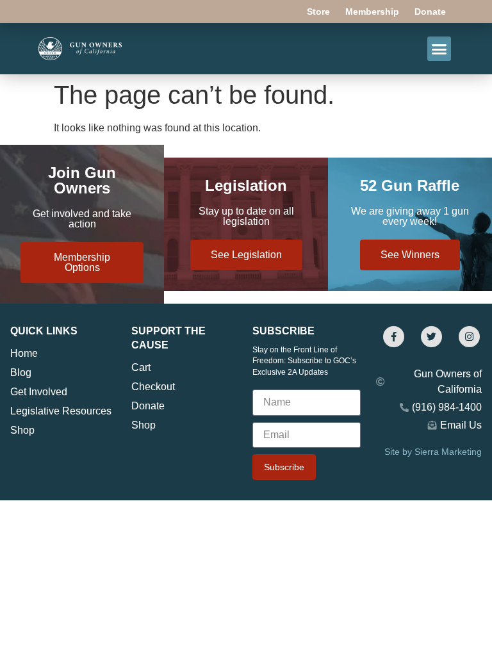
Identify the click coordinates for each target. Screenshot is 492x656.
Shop (22, 430)
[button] (439, 49)
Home (24, 353)
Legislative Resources (60, 411)
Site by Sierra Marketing (433, 452)
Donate (430, 11)
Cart (141, 367)
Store (318, 11)
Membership (372, 11)
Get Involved (38, 391)
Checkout (153, 386)
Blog (20, 372)
